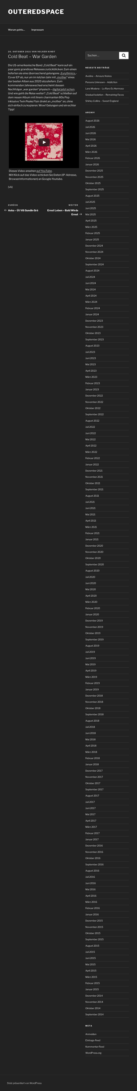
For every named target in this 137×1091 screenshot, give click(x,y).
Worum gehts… (16, 29)
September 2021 (94, 489)
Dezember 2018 (94, 695)
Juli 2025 (90, 201)
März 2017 (91, 826)
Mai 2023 (90, 364)
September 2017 (94, 789)
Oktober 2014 (92, 1008)
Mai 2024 (90, 289)
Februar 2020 (92, 608)
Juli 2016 (90, 876)
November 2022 (94, 401)
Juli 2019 (90, 651)
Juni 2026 (90, 133)
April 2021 (90, 520)
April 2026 (91, 145)
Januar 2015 (92, 989)
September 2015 (94, 939)
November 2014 (94, 1001)
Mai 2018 (90, 739)
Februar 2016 (92, 908)
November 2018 (94, 701)
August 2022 (92, 420)
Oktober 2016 (92, 858)
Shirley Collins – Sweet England (101, 100)
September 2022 (94, 414)
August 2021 (92, 495)
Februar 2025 (92, 233)
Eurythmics (68, 73)
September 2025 (94, 189)
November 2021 (94, 476)
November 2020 (94, 551)
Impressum (37, 29)
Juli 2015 (90, 951)
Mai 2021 (90, 514)
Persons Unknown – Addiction (101, 82)
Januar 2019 (92, 689)
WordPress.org (93, 1052)
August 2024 (92, 270)
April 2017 (90, 820)
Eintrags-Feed (92, 1040)
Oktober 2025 (93, 183)
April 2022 (90, 445)
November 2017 (94, 776)
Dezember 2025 (94, 170)
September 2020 (94, 564)
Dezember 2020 (94, 545)
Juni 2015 (90, 958)
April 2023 (91, 370)
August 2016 (92, 870)
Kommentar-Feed (94, 1046)
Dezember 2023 (94, 320)
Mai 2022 (90, 439)
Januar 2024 (92, 314)
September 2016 (94, 864)
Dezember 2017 (94, 770)
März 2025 (91, 226)
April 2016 (90, 895)
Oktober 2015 (92, 933)
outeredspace (36, 11)
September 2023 (94, 339)
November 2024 (94, 251)
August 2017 (92, 795)
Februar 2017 (92, 833)
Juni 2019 (90, 658)
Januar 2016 (92, 914)
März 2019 (91, 676)
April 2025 (91, 220)
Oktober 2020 (93, 558)
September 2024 (94, 264)
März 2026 (91, 151)
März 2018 (91, 752)
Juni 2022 (90, 433)
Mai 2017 (90, 814)
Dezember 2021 (94, 470)
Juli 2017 (90, 801)
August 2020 (92, 570)
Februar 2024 (92, 308)
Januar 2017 (92, 839)
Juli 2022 (90, 426)
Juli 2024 (90, 276)
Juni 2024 (90, 283)
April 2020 (91, 595)
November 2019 (94, 626)
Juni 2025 (90, 208)
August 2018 (92, 720)
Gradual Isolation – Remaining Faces (104, 94)
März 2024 (91, 301)
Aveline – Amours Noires (98, 76)
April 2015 (90, 970)
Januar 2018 (92, 764)
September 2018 (94, 714)
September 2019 (94, 639)
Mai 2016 (90, 889)
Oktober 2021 (92, 483)
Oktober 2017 (92, 783)
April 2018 (90, 745)
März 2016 (91, 901)
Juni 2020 (90, 583)
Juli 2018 (90, 726)
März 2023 (91, 376)
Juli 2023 (90, 352)
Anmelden (90, 1034)
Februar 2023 (92, 383)
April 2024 (91, 295)
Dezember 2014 (94, 995)
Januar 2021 (92, 539)
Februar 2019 (92, 683)
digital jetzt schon (63, 89)
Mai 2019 (90, 664)
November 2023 (94, 326)
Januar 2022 (92, 464)
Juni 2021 (90, 508)
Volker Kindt (46, 51)
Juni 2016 (90, 883)
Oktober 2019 (92, 633)
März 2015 (91, 976)
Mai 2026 (90, 139)
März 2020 (91, 601)
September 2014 (94, 1014)
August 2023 (92, 345)
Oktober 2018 (92, 708)
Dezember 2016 (94, 845)
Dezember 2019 (94, 620)
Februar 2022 (92, 458)
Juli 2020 (90, 577)
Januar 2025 (92, 239)
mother (61, 77)
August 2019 (92, 645)
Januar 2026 (92, 164)
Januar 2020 (92, 614)
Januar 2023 (92, 389)
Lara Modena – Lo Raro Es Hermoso (104, 88)
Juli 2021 (90, 501)
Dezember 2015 (94, 920)
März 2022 (91, 451)
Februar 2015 (92, 983)
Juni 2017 (90, 808)
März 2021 (91, 527)
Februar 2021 (92, 533)
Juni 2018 (90, 733)
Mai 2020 (90, 589)
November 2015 (94, 927)
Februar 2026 (92, 158)
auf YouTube (44, 171)
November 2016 (94, 851)
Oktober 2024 (93, 258)
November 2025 (94, 177)
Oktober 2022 (92, 408)
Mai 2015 (90, 964)
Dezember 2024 (94, 245)
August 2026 (92, 120)
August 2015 (92, 945)
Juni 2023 (90, 358)
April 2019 (90, 670)
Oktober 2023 (93, 333)
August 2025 (92, 195)
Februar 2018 (92, 758)
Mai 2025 (90, 214)
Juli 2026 (90, 127)
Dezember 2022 (94, 395)
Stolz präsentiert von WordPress (24, 1083)
